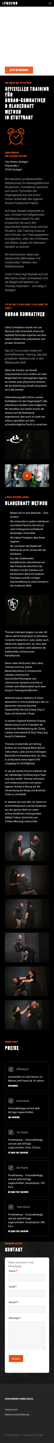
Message (15, 1318)
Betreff (13, 1302)
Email (12, 1286)
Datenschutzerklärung (17, 1414)
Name (13, 1271)
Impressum (11, 1409)
